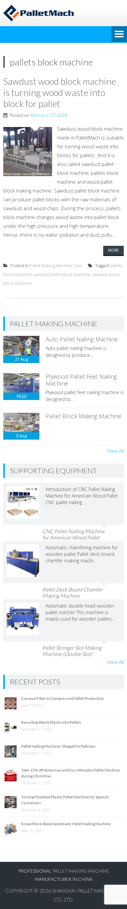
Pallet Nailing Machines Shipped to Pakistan (58, 746)
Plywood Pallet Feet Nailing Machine (81, 380)
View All (115, 450)
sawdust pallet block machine (62, 274)
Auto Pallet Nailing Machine (82, 339)
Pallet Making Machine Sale (56, 265)
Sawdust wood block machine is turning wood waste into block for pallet (59, 92)
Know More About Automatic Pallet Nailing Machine (66, 823)
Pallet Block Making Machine (83, 416)
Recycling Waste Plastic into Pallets (51, 722)
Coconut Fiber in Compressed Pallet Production (62, 698)
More (113, 250)
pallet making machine (80, 871)
